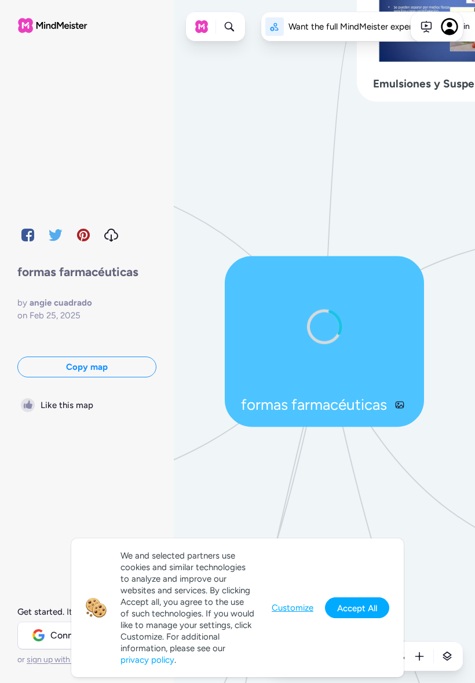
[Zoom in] (419, 656)
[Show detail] (447, 656)
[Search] (229, 26)
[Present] (426, 26)
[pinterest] (83, 235)
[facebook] (27, 235)
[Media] (400, 404)
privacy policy (147, 660)
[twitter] (55, 235)
